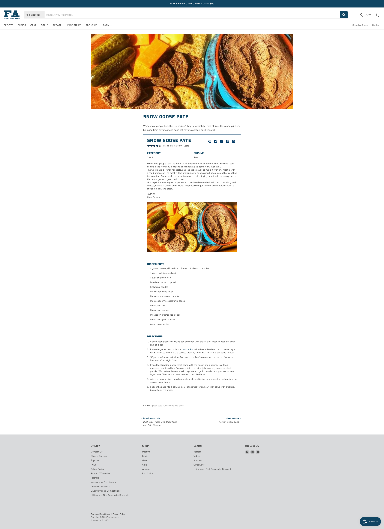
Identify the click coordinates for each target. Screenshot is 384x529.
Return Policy (97, 469)
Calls (44, 25)
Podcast (198, 460)
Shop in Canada (99, 456)
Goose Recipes (171, 405)
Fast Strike (74, 25)
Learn (106, 25)
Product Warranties (100, 473)
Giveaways (199, 464)
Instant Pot (188, 349)
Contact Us (96, 451)
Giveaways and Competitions (105, 490)
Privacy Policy (119, 514)
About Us (91, 25)
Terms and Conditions (100, 514)
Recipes (197, 451)
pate (181, 405)
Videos (197, 456)
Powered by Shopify (100, 520)
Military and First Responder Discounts (110, 495)
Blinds (22, 25)
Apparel (58, 25)
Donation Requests (100, 486)
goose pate (157, 405)
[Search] (344, 14)
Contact (376, 25)
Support (95, 460)
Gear (33, 25)
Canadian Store (360, 25)
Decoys (8, 25)
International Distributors (103, 482)
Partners (95, 477)
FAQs (93, 464)
